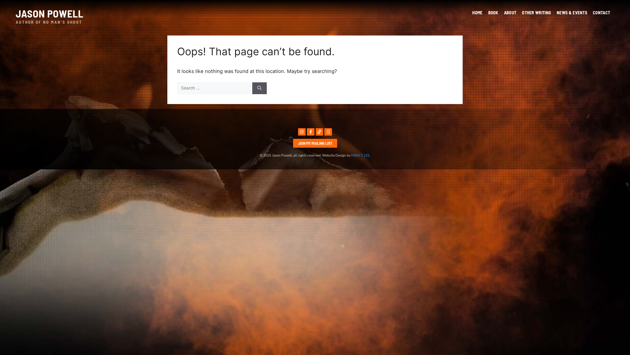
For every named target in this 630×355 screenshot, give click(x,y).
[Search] (259, 88)
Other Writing (536, 12)
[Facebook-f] (311, 132)
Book (493, 12)
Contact (601, 12)
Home (477, 12)
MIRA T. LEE (360, 155)
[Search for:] (214, 88)
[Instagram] (302, 132)
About (510, 12)
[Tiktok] (319, 132)
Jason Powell (49, 13)
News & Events (572, 12)
